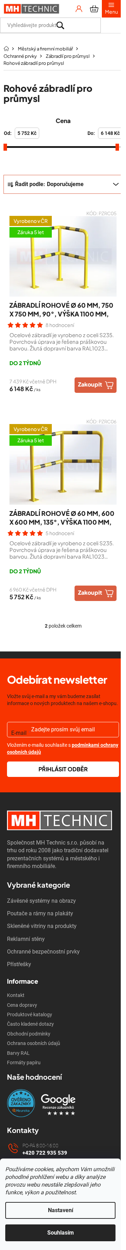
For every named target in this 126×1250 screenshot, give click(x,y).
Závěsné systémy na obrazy (41, 900)
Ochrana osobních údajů (33, 1043)
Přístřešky (19, 964)
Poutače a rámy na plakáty (40, 913)
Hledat (111, 25)
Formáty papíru (24, 1062)
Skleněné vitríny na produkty (42, 926)
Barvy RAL (18, 1053)
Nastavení (60, 1210)
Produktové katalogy (29, 1014)
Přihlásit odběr (63, 769)
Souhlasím (60, 1232)
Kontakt (15, 995)
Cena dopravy (22, 1005)
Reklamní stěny (26, 939)
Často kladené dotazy (30, 1024)
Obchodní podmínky (28, 1034)
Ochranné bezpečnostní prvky (43, 951)
